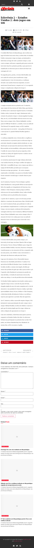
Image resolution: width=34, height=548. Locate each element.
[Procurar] (22, 4)
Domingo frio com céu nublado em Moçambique (15, 449)
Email (3, 397)
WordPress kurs (27, 539)
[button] (29, 8)
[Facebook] (14, 1)
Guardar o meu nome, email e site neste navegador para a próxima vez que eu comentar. (16, 412)
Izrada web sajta (18, 541)
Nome (3, 391)
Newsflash (5, 446)
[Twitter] (17, 1)
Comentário (5, 371)
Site (2, 403)
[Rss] (20, 1)
